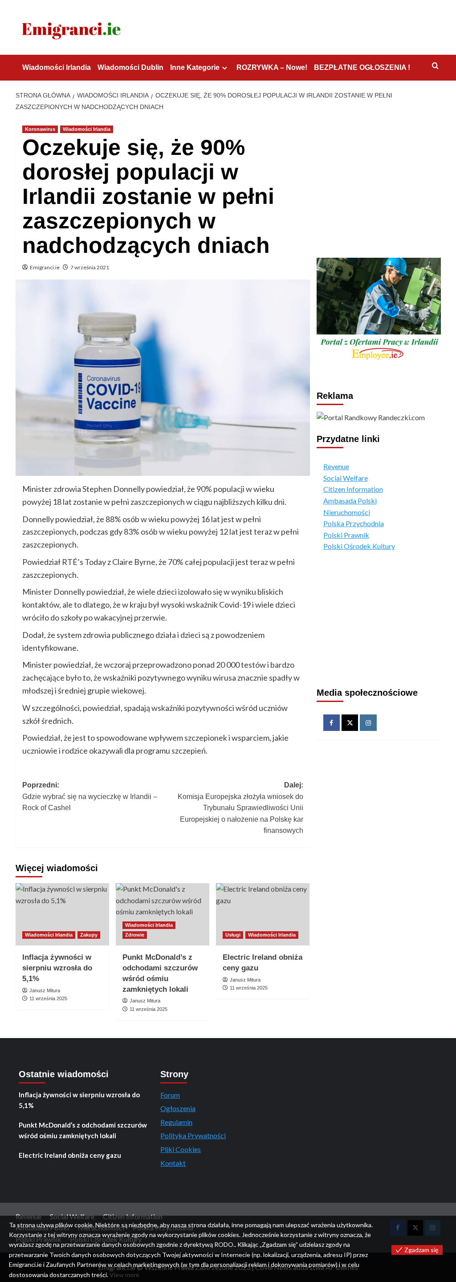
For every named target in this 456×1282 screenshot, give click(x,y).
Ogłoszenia (177, 1108)
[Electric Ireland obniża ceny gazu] (262, 914)
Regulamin (176, 1122)
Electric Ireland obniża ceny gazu (70, 1155)
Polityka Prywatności (193, 1135)
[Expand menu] (225, 68)
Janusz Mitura (44, 990)
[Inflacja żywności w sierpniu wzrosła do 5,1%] (62, 914)
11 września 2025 (48, 998)
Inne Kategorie (195, 67)
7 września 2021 (89, 267)
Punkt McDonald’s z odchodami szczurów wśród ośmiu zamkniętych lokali (83, 1130)
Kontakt (173, 1163)
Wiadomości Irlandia (56, 67)
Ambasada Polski (350, 500)
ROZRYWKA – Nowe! (271, 67)
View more (124, 1274)
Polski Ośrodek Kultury (359, 546)
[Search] (435, 66)
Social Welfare (345, 478)
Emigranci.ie (45, 267)
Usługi (232, 934)
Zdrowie (134, 934)
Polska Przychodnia (353, 523)
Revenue (336, 466)
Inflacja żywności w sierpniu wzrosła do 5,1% (57, 968)
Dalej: (240, 807)
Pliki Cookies (180, 1149)
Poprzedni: (89, 796)
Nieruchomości (346, 512)
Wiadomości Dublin (130, 67)
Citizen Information (353, 489)
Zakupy (89, 934)
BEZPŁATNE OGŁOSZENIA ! (362, 67)
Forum (170, 1095)
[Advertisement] (379, 183)
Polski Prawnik (346, 535)
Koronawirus (40, 129)
